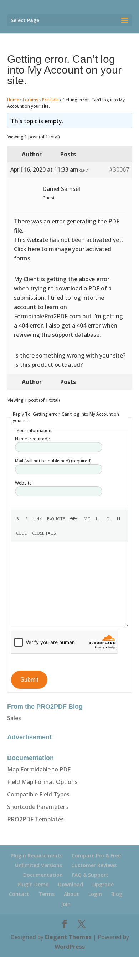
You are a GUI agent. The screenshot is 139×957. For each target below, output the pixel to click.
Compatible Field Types (38, 794)
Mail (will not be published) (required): (54, 461)
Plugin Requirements (36, 855)
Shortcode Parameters (37, 807)
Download (70, 884)
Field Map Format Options (42, 782)
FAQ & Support (90, 874)
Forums (30, 100)
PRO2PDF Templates (35, 819)
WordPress (70, 947)
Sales (14, 718)
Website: (24, 483)
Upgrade (103, 884)
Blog (116, 894)
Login (95, 894)
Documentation (43, 874)
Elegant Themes (68, 937)
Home (13, 100)
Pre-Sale (50, 100)
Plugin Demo (33, 884)
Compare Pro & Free (96, 855)
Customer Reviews (94, 865)
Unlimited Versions (38, 865)
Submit (29, 680)
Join (66, 904)
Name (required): (32, 439)
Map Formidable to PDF (39, 769)
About (71, 894)
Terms (46, 894)
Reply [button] (83, 170)
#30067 (119, 169)
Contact (19, 894)
